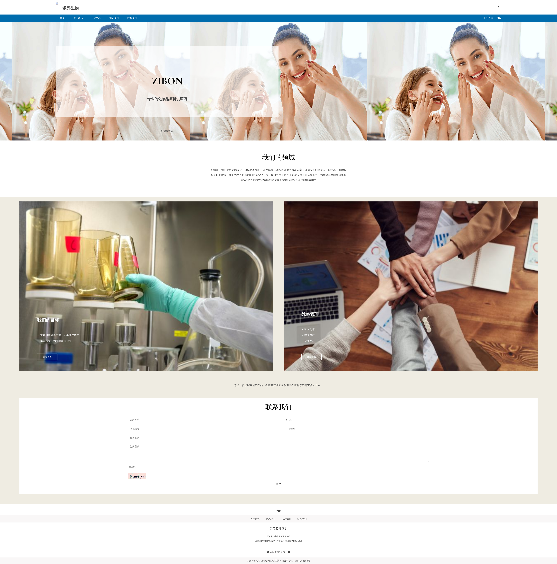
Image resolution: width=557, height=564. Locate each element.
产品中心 (96, 18)
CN (492, 18)
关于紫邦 (78, 18)
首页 (62, 18)
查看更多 (47, 357)
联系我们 (132, 18)
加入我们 (114, 18)
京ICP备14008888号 (299, 560)
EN (486, 18)
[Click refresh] (137, 476)
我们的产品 (167, 131)
